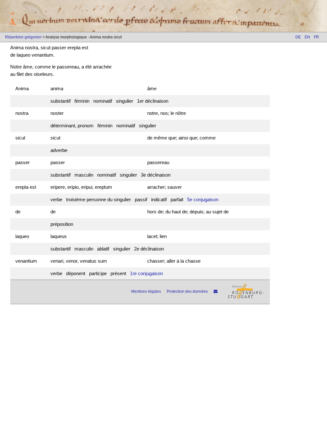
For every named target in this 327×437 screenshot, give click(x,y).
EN (307, 37)
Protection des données (187, 291)
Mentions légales (146, 291)
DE (298, 37)
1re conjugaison (146, 273)
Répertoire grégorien (23, 37)
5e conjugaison (202, 199)
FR (316, 37)
